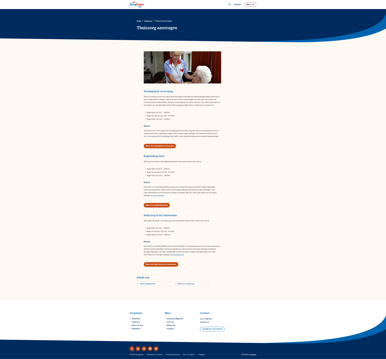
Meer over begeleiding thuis (157, 205)
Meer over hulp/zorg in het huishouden (161, 264)
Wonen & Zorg (137, 325)
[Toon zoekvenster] (229, 4)
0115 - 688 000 (206, 319)
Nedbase (252, 354)
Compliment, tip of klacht (212, 329)
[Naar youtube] (150, 348)
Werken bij (171, 325)
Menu (248, 4)
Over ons (170, 322)
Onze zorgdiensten (147, 284)
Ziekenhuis (136, 319)
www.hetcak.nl (158, 195)
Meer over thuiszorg (186, 284)
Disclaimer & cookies (155, 354)
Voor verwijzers (189, 354)
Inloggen (237, 4)
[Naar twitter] (156, 348)
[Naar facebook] (132, 348)
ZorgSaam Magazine (175, 319)
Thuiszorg (136, 322)
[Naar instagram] (144, 348)
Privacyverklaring (173, 354)
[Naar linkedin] (138, 348)
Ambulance (136, 329)
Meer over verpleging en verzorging (160, 146)
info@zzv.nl (204, 322)
